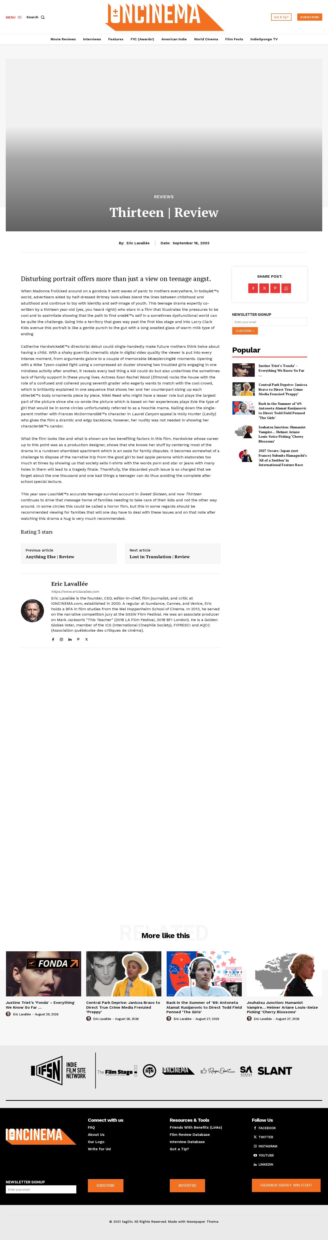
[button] (36, 17)
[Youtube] (255, 1155)
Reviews (164, 197)
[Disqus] (121, 717)
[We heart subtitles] (164, 16)
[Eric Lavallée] (32, 611)
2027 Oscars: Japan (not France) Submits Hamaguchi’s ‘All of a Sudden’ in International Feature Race (283, 457)
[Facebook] (53, 638)
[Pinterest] (78, 638)
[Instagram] (61, 638)
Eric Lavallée (138, 243)
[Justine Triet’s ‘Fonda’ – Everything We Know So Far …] (243, 370)
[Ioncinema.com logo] (41, 1137)
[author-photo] (9, 1014)
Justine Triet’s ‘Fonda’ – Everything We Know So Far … (281, 370)
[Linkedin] (70, 638)
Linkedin (266, 1164)
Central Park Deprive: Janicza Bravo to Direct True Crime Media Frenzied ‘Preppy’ (283, 389)
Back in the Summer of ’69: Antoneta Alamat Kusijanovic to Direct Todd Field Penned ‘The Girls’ (282, 410)
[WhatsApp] (286, 288)
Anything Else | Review (50, 556)
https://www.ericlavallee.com (75, 591)
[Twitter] (86, 638)
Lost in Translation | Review (160, 556)
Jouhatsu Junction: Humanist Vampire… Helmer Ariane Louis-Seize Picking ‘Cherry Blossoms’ (282, 434)
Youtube (266, 1155)
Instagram (268, 1146)
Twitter (266, 1137)
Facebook (267, 1128)
